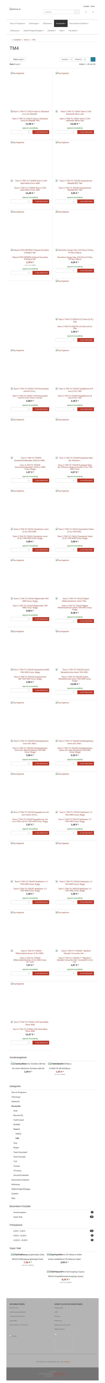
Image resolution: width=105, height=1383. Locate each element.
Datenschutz (58, 1308)
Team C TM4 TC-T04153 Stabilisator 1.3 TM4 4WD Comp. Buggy (30, 890)
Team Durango (19, 1157)
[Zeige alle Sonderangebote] (94, 1057)
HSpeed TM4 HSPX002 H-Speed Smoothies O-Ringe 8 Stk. (30, 258)
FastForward (18, 1120)
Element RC (18, 1115)
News (93, 6)
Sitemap (57, 1316)
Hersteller (72, 31)
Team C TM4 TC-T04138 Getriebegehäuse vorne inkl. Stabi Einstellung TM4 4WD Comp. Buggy (30, 750)
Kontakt (86, 6)
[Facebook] (90, 1358)
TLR (15, 1161)
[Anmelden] (84, 12)
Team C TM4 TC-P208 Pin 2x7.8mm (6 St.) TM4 (74, 327)
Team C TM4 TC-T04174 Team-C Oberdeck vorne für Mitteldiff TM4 (30, 120)
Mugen (16, 1148)
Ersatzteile (60, 23)
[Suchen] (77, 12)
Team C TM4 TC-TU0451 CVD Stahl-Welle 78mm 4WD (30, 1030)
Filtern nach (18, 59)
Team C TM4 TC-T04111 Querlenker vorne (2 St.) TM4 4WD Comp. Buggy (30, 537)
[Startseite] (10, 40)
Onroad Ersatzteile (21, 1175)
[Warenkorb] (91, 12)
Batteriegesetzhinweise (62, 1325)
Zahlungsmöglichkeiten (18, 1312)
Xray (15, 1143)
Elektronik (47, 23)
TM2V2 (18, 1134)
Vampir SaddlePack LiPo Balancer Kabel (64, 1259)
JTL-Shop (57, 1376)
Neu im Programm (17, 23)
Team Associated (20, 1152)
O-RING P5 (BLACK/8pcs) (59, 1068)
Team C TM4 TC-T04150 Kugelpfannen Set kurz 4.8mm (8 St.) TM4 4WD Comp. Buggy (30, 820)
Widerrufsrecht (59, 1329)
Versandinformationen (17, 1316)
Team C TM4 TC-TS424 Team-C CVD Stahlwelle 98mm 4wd (75, 120)
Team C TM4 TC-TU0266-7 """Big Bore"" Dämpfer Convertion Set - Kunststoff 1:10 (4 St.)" (75, 960)
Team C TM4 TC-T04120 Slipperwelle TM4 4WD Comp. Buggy (30, 607)
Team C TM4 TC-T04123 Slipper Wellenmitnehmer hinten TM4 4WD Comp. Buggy (75, 608)
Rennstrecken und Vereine (19, 1325)
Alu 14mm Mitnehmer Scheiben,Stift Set (28, 1068)
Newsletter (13, 1321)
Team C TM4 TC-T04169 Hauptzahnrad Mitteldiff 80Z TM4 (75, 189)
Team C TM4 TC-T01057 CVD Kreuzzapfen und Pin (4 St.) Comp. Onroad (30, 397)
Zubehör (51, 31)
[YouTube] (94, 1358)
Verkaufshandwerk (59, 1374)
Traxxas (16, 1166)
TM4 (17, 1138)
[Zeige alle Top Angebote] (94, 1248)
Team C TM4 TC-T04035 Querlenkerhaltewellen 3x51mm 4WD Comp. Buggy (30, 467)
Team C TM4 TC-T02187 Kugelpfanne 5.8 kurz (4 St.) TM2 (75, 397)
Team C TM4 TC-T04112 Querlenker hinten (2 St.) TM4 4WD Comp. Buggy (75, 537)
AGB (56, 1312)
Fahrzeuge (33, 23)
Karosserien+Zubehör (78, 23)
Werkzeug (14, 31)
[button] (88, 59)
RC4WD (16, 1124)
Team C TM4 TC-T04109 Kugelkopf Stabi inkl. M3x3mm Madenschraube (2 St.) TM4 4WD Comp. (74, 467)
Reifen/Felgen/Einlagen (33, 31)
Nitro (62, 31)
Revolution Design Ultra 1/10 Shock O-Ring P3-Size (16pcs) (74, 258)
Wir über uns (14, 1308)
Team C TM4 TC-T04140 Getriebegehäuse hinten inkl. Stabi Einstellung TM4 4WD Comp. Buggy (74, 750)
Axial (15, 1111)
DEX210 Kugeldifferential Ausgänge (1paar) (65, 1276)
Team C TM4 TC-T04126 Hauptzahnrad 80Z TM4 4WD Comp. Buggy (30, 678)
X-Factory (17, 1171)
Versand (67, 1362)
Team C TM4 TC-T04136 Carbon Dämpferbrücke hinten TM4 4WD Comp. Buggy (75, 679)
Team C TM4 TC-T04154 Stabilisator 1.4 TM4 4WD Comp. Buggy (74, 890)
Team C (16, 1129)
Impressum (58, 1321)
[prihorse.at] (23, 10)
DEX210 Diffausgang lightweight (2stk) (27, 1259)
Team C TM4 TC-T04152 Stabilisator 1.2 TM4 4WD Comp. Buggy (74, 820)
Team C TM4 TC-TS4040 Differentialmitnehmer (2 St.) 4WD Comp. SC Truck (30, 960)
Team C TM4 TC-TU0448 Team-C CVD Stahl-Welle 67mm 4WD (30, 189)
